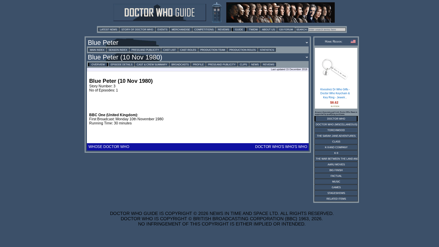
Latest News (108, 29)
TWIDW (253, 29)
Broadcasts (180, 64)
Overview (98, 64)
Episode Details (121, 64)
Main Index (97, 49)
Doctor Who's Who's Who (281, 147)
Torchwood (336, 130)
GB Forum (286, 29)
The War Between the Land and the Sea (343, 158)
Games (336, 187)
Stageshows (336, 193)
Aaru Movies (336, 164)
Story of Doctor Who (137, 29)
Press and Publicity (145, 49)
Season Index (118, 49)
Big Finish (336, 170)
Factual (336, 176)
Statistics (267, 49)
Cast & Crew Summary (152, 64)
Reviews (223, 29)
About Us (268, 29)
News (255, 64)
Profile (198, 64)
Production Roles (242, 49)
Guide (239, 29)
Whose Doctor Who (108, 147)
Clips (243, 64)
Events (162, 29)
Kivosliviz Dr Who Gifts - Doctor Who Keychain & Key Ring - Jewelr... (335, 93)
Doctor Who (336, 118)
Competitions (204, 29)
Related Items (336, 198)
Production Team (212, 49)
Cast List (169, 49)
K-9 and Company (336, 147)
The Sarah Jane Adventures (336, 135)
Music (336, 181)
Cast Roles (188, 49)
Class (336, 141)
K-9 (336, 153)
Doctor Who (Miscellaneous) (336, 124)
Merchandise (181, 29)
